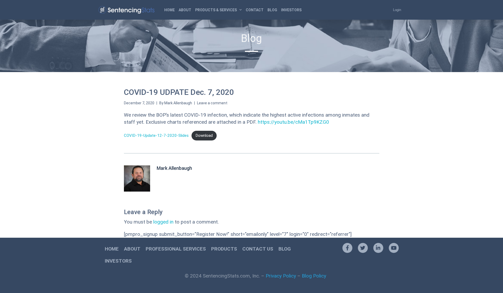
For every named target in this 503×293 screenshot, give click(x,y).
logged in (163, 222)
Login (397, 10)
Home (169, 10)
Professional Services (176, 249)
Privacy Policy (281, 276)
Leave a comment (212, 103)
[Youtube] (394, 248)
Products (224, 249)
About (185, 10)
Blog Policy (314, 276)
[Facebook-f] (347, 248)
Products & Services (216, 10)
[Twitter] (363, 248)
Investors (291, 10)
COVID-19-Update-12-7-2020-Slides (156, 135)
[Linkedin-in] (378, 248)
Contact (255, 10)
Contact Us (257, 249)
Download (204, 135)
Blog (272, 10)
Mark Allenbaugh (178, 103)
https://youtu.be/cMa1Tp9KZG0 (293, 122)
